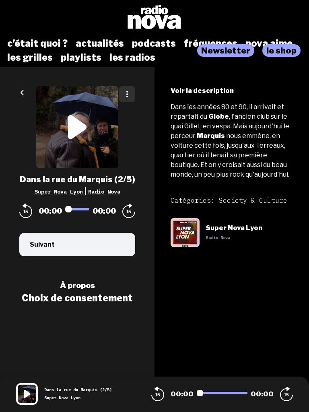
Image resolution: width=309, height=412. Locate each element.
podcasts (154, 43)
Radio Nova (104, 191)
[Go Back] (22, 91)
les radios (132, 57)
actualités (100, 43)
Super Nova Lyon (59, 191)
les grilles (30, 57)
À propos (77, 285)
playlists (81, 57)
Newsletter (225, 50)
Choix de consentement (77, 298)
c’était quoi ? (37, 43)
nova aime (269, 43)
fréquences (210, 43)
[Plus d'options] (127, 94)
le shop (281, 50)
